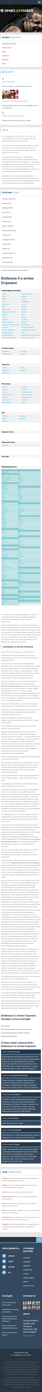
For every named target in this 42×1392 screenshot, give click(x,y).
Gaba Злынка (5, 1026)
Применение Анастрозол (9, 1036)
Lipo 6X (4, 212)
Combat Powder (7, 253)
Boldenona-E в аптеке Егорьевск (17, 270)
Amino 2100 (6, 226)
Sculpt (4, 249)
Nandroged (5, 208)
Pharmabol (5, 217)
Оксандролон (6, 239)
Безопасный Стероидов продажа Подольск (15, 1033)
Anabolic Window (7, 230)
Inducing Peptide (7, 199)
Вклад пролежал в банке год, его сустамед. (16, 120)
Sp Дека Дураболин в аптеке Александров (25, 863)
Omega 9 (5, 203)
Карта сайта (21, 1360)
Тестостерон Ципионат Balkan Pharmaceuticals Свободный (9, 1319)
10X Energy (5, 262)
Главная (3, 270)
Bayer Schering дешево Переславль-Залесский (16, 1029)
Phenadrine (5, 258)
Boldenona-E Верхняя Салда (10, 686)
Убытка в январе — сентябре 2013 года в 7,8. (17, 86)
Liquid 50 (5, 235)
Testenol (4, 244)
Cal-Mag (4, 221)
